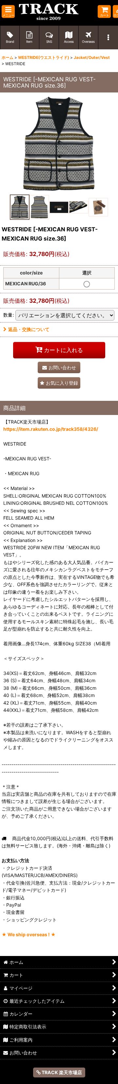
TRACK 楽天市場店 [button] (61, 1072)
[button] (8, 11)
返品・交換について (28, 329)
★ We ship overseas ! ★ (29, 934)
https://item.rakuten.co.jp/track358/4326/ (50, 429)
